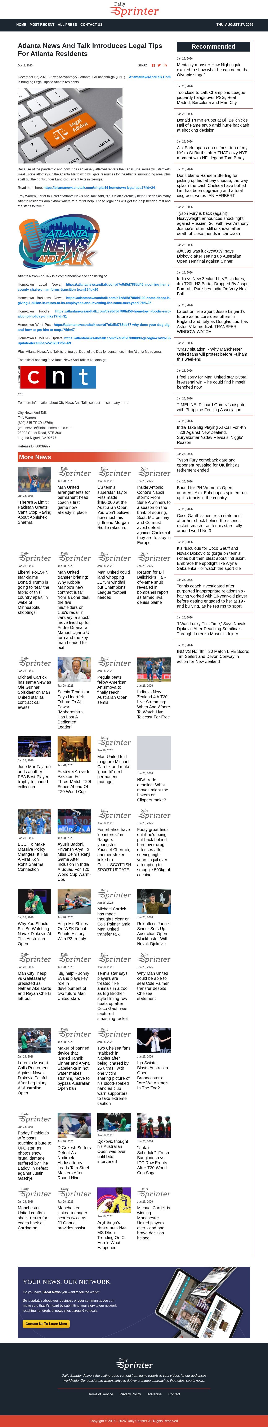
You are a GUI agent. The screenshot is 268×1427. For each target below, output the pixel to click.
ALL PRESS (67, 24)
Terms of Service (100, 1394)
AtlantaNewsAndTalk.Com (150, 77)
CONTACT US (91, 24)
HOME (21, 24)
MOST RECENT (42, 24)
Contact (174, 1394)
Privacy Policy (130, 1394)
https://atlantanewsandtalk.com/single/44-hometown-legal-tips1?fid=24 (99, 187)
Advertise (155, 1394)
